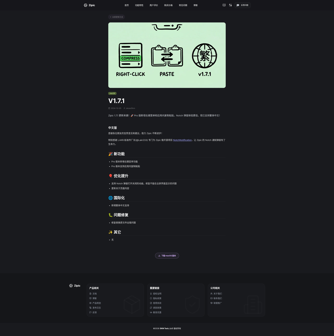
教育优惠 (157, 312)
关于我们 (218, 293)
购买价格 (168, 5)
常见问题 (183, 5)
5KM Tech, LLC (166, 328)
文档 (95, 293)
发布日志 (97, 307)
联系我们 (218, 298)
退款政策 (157, 307)
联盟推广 (218, 303)
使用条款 (157, 303)
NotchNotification (182, 140)
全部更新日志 (117, 17)
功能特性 (139, 5)
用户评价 (154, 5)
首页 (127, 5)
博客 (195, 5)
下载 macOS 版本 (168, 255)
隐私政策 (157, 298)
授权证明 (157, 293)
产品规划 (97, 303)
